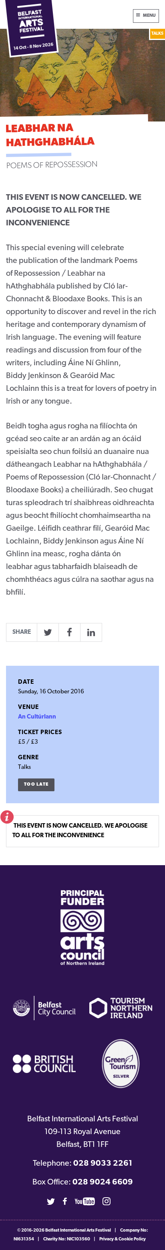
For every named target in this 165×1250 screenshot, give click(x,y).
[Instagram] (107, 1201)
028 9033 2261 (102, 1164)
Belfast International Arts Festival (78, 1230)
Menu (149, 16)
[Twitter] (51, 1201)
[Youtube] (85, 1201)
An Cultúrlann (37, 717)
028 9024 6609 (102, 1182)
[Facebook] (64, 1201)
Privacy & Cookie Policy (122, 1239)
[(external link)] (82, 928)
